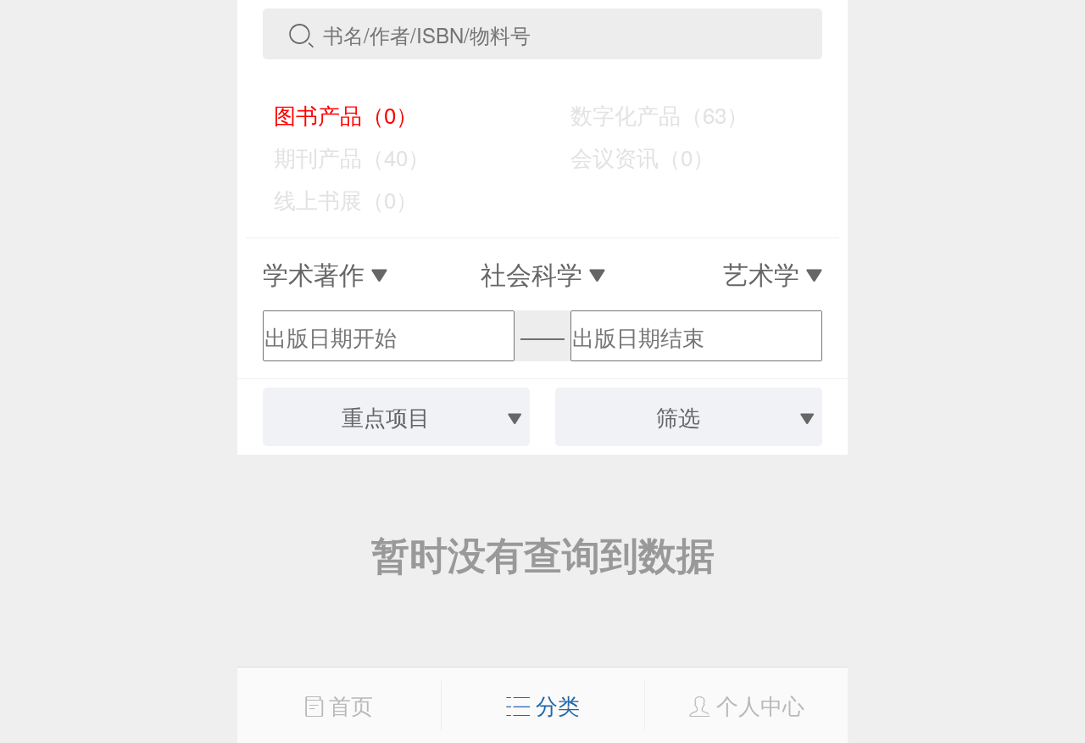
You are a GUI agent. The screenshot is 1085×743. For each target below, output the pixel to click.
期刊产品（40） (340, 156)
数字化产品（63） (647, 114)
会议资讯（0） (631, 156)
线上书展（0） (334, 199)
